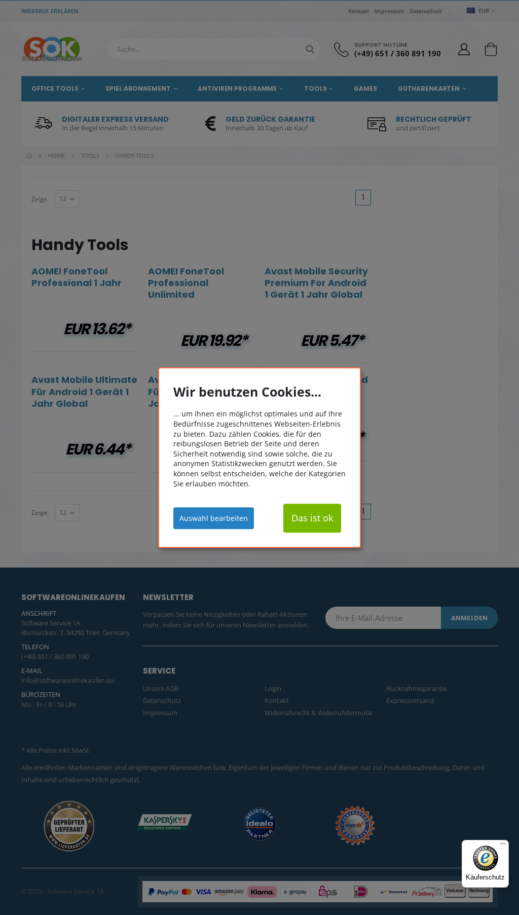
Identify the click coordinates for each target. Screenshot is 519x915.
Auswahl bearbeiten (213, 518)
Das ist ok (312, 518)
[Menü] (503, 846)
